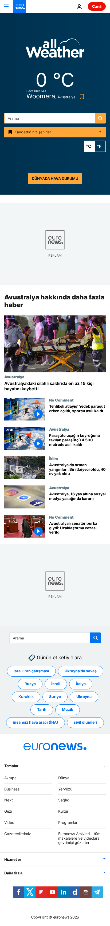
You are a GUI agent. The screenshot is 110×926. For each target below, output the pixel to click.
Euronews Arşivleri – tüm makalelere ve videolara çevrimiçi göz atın (79, 838)
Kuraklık (26, 696)
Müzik (67, 709)
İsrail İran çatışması (31, 671)
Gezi (8, 811)
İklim (53, 458)
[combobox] (55, 118)
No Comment (61, 400)
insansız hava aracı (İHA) (35, 722)
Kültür (63, 811)
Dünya (63, 777)
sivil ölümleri (85, 722)
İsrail (55, 683)
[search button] (100, 118)
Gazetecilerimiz (17, 833)
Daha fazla (13, 873)
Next (8, 800)
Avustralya (14, 377)
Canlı (96, 6)
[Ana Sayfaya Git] (19, 6)
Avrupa (10, 777)
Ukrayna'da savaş (81, 671)
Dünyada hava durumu (55, 178)
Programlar (67, 822)
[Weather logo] (55, 50)
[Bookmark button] (81, 96)
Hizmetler (12, 859)
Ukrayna (84, 696)
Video (9, 822)
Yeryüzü (65, 788)
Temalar (11, 765)
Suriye (55, 696)
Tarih (41, 709)
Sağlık (63, 800)
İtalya (81, 683)
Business (11, 788)
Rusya (30, 683)
